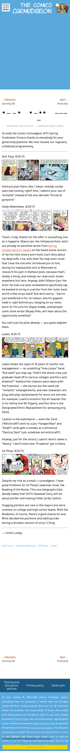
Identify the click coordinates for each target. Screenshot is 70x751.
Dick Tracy (7, 545)
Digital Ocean (22, 718)
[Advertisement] (35, 52)
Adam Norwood (41, 723)
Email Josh (58, 685)
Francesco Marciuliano (41, 727)
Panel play (62, 103)
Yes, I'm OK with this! (35, 747)
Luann (54, 545)
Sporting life (8, 103)
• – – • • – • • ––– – (35, 116)
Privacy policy (35, 685)
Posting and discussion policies (11, 685)
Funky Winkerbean (26, 545)
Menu (6, 9)
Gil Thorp (43, 545)
